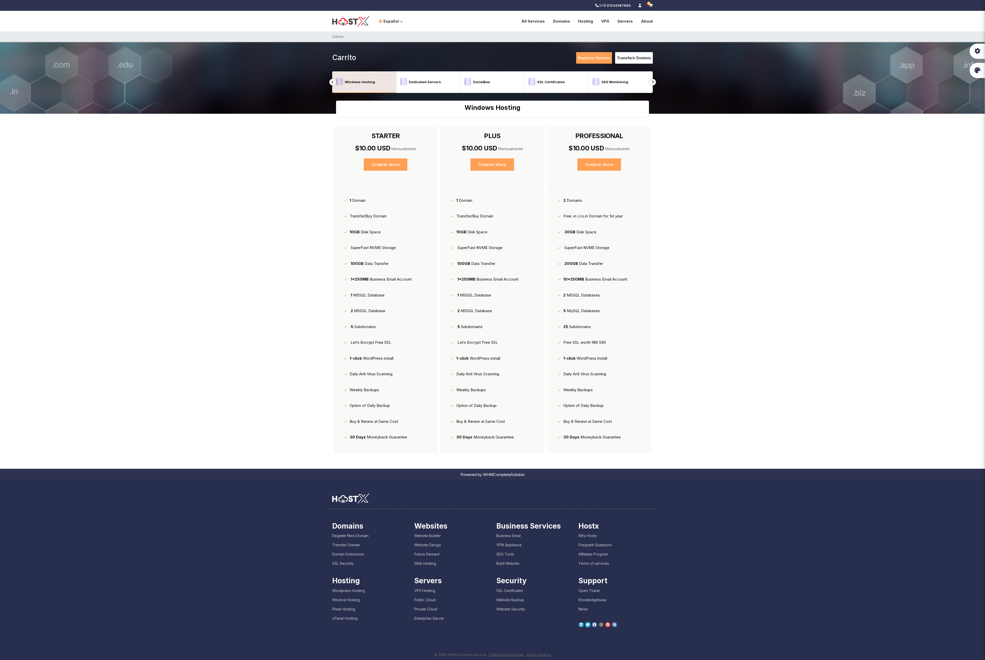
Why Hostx (587, 535)
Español (391, 21)
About (647, 21)
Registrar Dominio (594, 58)
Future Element (426, 554)
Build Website (507, 563)
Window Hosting (346, 600)
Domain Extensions (348, 554)
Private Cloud (425, 609)
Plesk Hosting (343, 609)
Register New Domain (350, 535)
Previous (332, 82)
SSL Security (342, 563)
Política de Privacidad (506, 655)
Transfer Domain (346, 545)
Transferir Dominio (634, 58)
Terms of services (593, 563)
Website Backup (510, 600)
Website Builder (427, 535)
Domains (561, 21)
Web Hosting (425, 563)
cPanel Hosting (345, 618)
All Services (533, 21)
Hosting (585, 21)
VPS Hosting (424, 590)
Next (652, 82)
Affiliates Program (593, 554)
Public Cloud (425, 600)
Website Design (427, 545)
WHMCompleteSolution (504, 474)
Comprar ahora (385, 164)
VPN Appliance (509, 545)
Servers (625, 21)
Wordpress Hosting (348, 590)
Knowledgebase (592, 600)
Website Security (510, 609)
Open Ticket (589, 590)
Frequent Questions (595, 545)
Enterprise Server (429, 618)
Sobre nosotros (538, 655)
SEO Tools (505, 554)
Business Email (508, 535)
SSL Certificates (509, 590)
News (583, 609)
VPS (605, 21)
